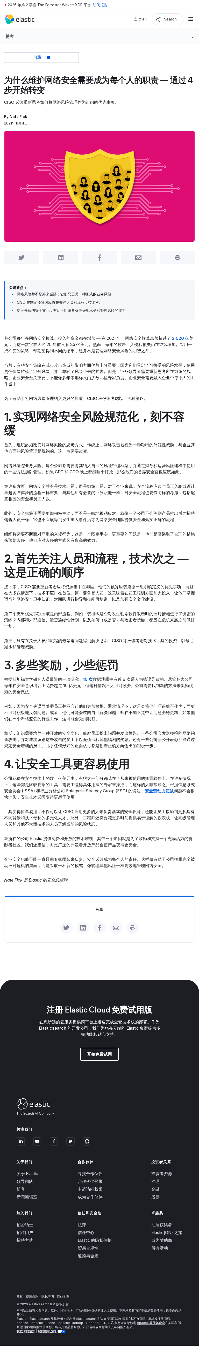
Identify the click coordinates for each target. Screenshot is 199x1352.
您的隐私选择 (47, 1331)
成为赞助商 (161, 1240)
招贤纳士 (25, 1224)
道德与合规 (88, 1255)
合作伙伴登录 (90, 1181)
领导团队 (25, 1181)
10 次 (88, 679)
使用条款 (32, 1296)
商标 (20, 1296)
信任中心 (86, 1232)
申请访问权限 (90, 1189)
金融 (155, 1189)
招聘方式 (25, 1240)
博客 (21, 1189)
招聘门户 (25, 1232)
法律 (82, 1224)
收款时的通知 (26, 1331)
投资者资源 (161, 1173)
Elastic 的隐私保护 (95, 1240)
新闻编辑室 (27, 1197)
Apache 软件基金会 (151, 1323)
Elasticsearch (52, 1028)
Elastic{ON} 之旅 (166, 1232)
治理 (155, 1181)
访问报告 (100, 5)
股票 (155, 1197)
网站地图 (63, 1296)
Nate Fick (18, 116)
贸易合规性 (88, 1248)
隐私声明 (47, 1296)
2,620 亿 (180, 338)
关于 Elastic (27, 1173)
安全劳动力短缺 (159, 790)
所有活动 (159, 1248)
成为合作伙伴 (90, 1197)
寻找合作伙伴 (90, 1173)
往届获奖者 (161, 1224)
